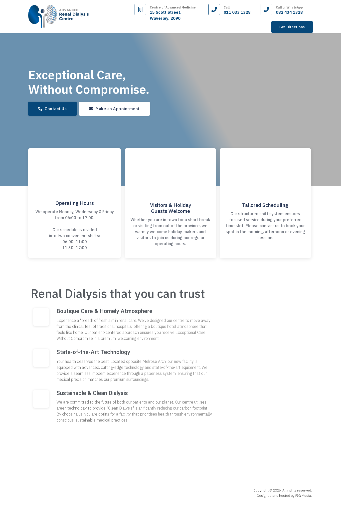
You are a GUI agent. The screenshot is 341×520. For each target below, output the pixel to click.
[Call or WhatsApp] (266, 9)
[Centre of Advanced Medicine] (140, 9)
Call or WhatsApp (289, 7)
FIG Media (303, 495)
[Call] (214, 9)
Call (227, 7)
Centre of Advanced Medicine (173, 7)
